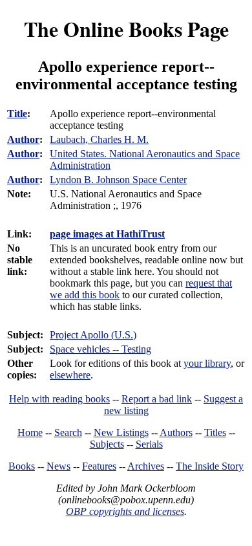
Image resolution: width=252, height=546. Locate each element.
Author (23, 139)
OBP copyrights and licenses (125, 511)
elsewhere (70, 374)
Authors (176, 432)
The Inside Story (210, 466)
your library (207, 363)
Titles (215, 432)
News (58, 466)
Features (99, 466)
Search (68, 432)
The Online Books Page (126, 29)
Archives (145, 466)
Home (30, 432)
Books (21, 466)
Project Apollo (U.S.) (93, 334)
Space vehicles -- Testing (100, 349)
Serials (149, 444)
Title (17, 113)
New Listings (121, 432)
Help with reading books (59, 398)
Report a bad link (156, 398)
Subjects (107, 444)
